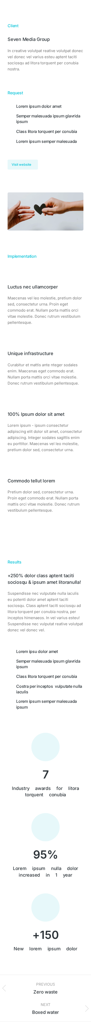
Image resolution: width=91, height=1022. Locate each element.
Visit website (21, 164)
